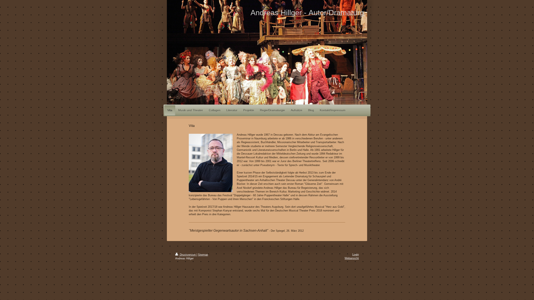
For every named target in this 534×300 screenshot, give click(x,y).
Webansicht (352, 258)
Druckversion (187, 254)
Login (355, 254)
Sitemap (203, 254)
